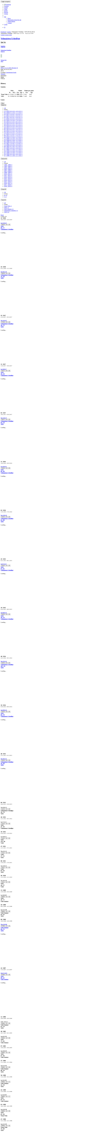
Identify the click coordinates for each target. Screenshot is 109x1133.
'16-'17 (2, 370)
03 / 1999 (13, 154)
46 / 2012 (13, 131)
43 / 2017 (13, 114)
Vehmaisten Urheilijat (11, 210)
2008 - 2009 (8, 172)
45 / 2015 (13, 122)
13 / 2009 (13, 138)
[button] (54, 226)
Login (5, 24)
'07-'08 (2, 926)
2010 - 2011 (8, 174)
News (9, 18)
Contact (9, 23)
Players (6, 12)
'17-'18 (2, 322)
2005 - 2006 (8, 169)
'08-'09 (2, 896)
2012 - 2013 (8, 177)
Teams (6, 10)
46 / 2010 (13, 137)
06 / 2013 (13, 129)
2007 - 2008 (8, 171)
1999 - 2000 (8, 166)
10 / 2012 (13, 132)
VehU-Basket (9, 209)
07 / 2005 (13, 148)
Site (5, 17)
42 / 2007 (13, 143)
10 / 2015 (13, 123)
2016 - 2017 (8, 183)
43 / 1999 (13, 152)
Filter (2, 103)
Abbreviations (11, 21)
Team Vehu (8, 206)
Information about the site (14, 20)
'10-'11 (2, 867)
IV (6, 224)
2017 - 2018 (8, 184)
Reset (2, 215)
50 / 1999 (13, 151)
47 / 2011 (13, 134)
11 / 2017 (13, 115)
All (5, 108)
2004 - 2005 (8, 168)
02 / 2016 (13, 120)
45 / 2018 (13, 112)
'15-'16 (2, 468)
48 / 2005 (13, 146)
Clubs (5, 9)
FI (4, 27)
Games (6, 7)
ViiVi (6, 212)
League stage (8, 35)
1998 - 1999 (8, 164)
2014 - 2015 (8, 180)
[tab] (54, 226)
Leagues (6, 6)
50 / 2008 (13, 140)
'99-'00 (2, 1081)
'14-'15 (2, 614)
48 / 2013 (13, 128)
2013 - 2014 (8, 178)
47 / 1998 (13, 155)
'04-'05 (2, 1052)
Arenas (6, 13)
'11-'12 (2, 838)
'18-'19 (2, 224)
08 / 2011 (13, 135)
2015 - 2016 (8, 181)
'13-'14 (2, 711)
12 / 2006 (13, 145)
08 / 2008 (13, 142)
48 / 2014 (13, 125)
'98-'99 (2, 1111)
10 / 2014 (13, 126)
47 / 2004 (13, 149)
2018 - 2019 (8, 186)
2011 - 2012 (8, 175)
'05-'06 (2, 1023)
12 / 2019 (13, 111)
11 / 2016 (13, 119)
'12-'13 (2, 809)
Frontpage (3, 32)
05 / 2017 (13, 117)
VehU (6, 207)
